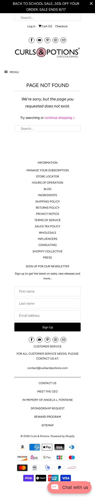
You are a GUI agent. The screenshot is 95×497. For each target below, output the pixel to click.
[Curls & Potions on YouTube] (39, 40)
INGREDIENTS (47, 195)
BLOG (47, 189)
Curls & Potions (39, 436)
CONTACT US (47, 383)
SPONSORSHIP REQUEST (48, 408)
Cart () (46, 26)
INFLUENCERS (47, 238)
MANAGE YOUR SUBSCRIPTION (48, 170)
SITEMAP (48, 425)
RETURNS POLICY (47, 207)
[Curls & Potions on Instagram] (55, 40)
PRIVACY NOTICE (47, 213)
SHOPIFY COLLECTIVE (47, 251)
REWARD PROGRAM (47, 416)
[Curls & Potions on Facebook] (31, 40)
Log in (31, 26)
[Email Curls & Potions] (63, 40)
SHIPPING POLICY (47, 201)
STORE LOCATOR (47, 176)
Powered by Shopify (62, 436)
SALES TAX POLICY (47, 226)
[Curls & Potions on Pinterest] (47, 40)
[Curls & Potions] (47, 54)
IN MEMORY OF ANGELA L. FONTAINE (47, 399)
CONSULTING (47, 245)
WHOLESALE (47, 232)
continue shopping (59, 118)
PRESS (47, 257)
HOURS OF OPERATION (47, 182)
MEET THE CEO (47, 391)
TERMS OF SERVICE (47, 220)
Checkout (61, 26)
